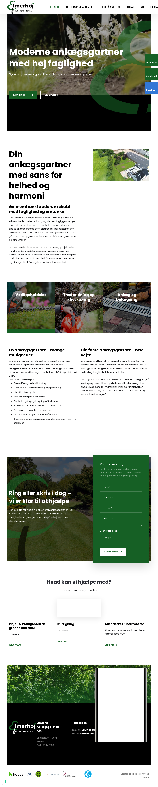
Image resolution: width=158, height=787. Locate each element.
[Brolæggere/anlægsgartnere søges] (79, 608)
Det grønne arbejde (79, 7)
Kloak (130, 7)
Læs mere (15, 645)
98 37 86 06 (88, 729)
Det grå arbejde (109, 7)
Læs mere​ (30, 324)
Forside (55, 7)
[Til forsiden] (20, 7)
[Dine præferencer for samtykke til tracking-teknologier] (5, 782)
